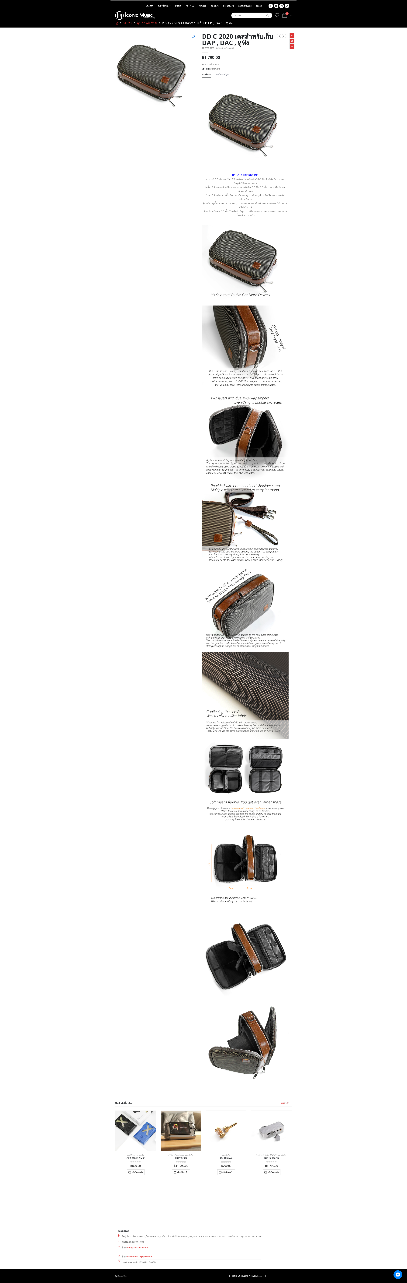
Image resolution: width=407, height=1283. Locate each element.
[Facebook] (271, 6)
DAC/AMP (228, 1155)
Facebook (291, 35)
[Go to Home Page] (116, 23)
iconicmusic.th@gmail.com (139, 1256)
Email (291, 46)
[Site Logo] (135, 15)
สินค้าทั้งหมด (163, 5)
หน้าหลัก (149, 5)
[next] (284, 36)
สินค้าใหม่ (214, 1155)
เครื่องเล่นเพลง (134, 1155)
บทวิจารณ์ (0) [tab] (222, 74)
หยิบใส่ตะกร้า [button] (137, 1172)
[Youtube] (276, 6)
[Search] (267, 15)
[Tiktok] (287, 6)
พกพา (221, 1155)
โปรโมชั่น (202, 5)
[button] (282, 1103)
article (190, 5)
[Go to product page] (135, 1131)
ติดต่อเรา (215, 5)
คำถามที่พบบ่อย (245, 5)
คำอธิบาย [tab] (206, 74)
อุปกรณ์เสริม (215, 68)
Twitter (291, 41)
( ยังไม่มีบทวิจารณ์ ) (225, 48)
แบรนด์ (178, 5)
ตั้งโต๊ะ (125, 1155)
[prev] (279, 36)
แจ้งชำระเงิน (228, 5)
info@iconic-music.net (138, 1247)
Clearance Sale (267, 1155)
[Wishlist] (277, 15)
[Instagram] (281, 6)
